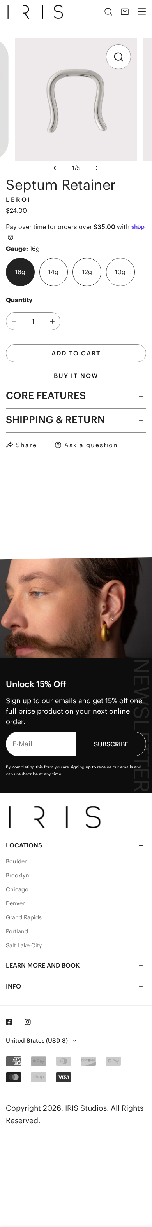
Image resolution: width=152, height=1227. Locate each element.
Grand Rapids (24, 917)
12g (87, 272)
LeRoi (18, 199)
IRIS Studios (86, 1108)
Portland (17, 931)
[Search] (108, 11)
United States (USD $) (37, 1040)
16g (20, 272)
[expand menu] (142, 11)
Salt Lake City (24, 945)
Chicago (17, 889)
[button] (124, 11)
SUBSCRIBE (111, 744)
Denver (15, 903)
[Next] (95, 168)
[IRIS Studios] (36, 11)
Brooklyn (17, 875)
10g (120, 272)
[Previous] (55, 168)
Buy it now (76, 376)
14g (53, 272)
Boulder (16, 861)
